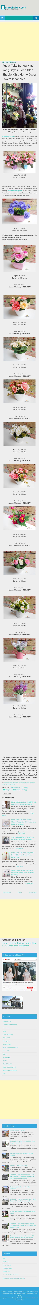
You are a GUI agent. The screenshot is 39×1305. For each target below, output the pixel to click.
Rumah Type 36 (7, 1064)
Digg (25, 790)
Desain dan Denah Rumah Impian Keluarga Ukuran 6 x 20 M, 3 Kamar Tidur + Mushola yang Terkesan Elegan (23, 1225)
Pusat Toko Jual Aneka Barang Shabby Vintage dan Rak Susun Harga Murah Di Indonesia (23, 822)
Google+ (8, 790)
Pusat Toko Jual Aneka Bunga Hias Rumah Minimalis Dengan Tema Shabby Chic (22, 855)
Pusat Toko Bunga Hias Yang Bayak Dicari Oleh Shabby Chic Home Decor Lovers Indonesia (19, 72)
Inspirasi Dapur (7, 1044)
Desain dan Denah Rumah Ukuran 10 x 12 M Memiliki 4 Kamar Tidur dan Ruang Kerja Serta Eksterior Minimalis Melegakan (22, 1176)
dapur (4, 1031)
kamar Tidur (6, 1051)
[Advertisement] (19, 41)
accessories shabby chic (11, 782)
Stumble (17, 790)
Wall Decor (5, 946)
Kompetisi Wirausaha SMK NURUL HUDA (14, 1278)
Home (20, 893)
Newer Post (7, 893)
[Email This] (4, 794)
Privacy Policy (7, 1265)
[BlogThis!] (6, 794)
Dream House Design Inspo (17, 1130)
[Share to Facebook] (10, 794)
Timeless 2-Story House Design (19, 1165)
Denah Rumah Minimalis (10, 1024)
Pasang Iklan (6, 1271)
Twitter (25, 788)
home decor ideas (16, 946)
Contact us (6, 1262)
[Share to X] (8, 794)
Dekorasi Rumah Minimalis (29, 1298)
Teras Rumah (6, 1037)
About (4, 1258)
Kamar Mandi (6, 1057)
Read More (21, 833)
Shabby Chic (20, 1300)
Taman (5, 1054)
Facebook (16, 788)
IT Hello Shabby (11, 1298)
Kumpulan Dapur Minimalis (10, 1047)
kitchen (26, 946)
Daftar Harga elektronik (9, 1067)
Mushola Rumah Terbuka (10, 1070)
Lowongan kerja (7, 1268)
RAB (4, 1074)
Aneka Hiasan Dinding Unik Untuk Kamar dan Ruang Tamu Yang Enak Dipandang (22, 872)
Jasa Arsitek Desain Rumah (11, 1275)
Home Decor (9, 943)
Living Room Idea (27, 943)
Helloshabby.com (8, 136)
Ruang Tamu (6, 1041)
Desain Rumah (7, 1021)
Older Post (32, 893)
